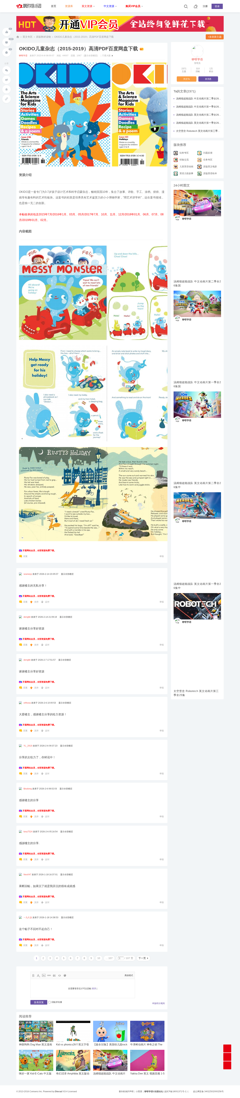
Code (59, 975)
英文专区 (28, 36)
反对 (47, 602)
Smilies (65, 975)
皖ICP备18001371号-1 (175, 1091)
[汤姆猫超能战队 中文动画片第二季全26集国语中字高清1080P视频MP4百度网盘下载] (197, 203)
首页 (53, 6)
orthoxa (27, 703)
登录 (217, 6)
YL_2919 (28, 746)
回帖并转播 (56, 1002)
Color (38, 975)
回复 (25, 556)
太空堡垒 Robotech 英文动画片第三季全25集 (196, 693)
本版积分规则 (158, 1003)
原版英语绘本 (210, 173)
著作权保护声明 (126, 1091)
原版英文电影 (210, 166)
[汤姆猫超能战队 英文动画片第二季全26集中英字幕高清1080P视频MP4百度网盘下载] (197, 404)
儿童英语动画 (186, 166)
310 (198, 68)
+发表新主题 (215, 36)
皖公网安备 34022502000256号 (208, 1091)
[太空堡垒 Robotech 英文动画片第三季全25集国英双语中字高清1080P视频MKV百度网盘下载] (197, 606)
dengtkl (27, 617)
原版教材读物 (43, 36)
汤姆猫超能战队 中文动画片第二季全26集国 (197, 283)
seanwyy (28, 574)
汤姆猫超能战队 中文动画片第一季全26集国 (197, 384)
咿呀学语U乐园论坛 (17, 36)
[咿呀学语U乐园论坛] (29, 11)
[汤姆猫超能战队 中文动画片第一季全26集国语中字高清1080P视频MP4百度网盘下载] (197, 304)
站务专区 (184, 152)
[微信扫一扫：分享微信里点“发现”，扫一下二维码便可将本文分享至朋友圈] (6, 70)
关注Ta (186, 79)
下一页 (142, 958)
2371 (183, 68)
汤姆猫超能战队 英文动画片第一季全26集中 (197, 585)
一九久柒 (28, 917)
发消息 (208, 79)
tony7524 (28, 831)
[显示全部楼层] (91, 55)
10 (98, 958)
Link (49, 975)
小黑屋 (139, 1091)
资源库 (69, 6)
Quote (54, 975)
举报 (162, 556)
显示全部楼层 (67, 574)
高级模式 (129, 975)
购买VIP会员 (133, 6)
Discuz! (59, 1091)
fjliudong (28, 788)
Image (44, 975)
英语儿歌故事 (186, 173)
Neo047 (27, 874)
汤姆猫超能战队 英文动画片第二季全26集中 (197, 485)
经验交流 (184, 159)
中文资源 (109, 6)
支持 (36, 602)
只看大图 (106, 55)
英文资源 (87, 6)
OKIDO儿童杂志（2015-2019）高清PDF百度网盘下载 (84, 36)
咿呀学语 (23, 55)
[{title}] (120, 32)
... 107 (109, 958)
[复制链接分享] (6, 99)
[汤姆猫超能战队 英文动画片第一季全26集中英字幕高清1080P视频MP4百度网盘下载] (197, 505)
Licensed (72, 1091)
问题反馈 (207, 152)
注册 (205, 6)
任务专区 (207, 159)
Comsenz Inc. (36, 1091)
